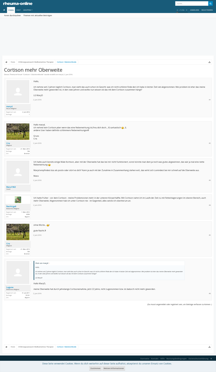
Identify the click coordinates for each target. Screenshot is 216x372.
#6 (210, 293)
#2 (210, 143)
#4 (210, 205)
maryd (60, 74)
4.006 (28, 214)
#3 (210, 180)
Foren (11, 10)
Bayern (27, 217)
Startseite (144, 358)
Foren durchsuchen (12, 15)
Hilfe (162, 358)
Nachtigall (11, 206)
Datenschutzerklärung (198, 358)
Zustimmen (95, 368)
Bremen (27, 153)
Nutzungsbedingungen (176, 358)
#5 (210, 235)
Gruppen (27, 10)
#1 (210, 100)
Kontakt (154, 358)
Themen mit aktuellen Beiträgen (37, 15)
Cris (8, 143)
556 (28, 151)
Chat (18, 10)
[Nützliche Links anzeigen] (209, 62)
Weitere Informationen (114, 368)
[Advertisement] (108, 36)
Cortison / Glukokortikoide (33, 74)
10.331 (28, 295)
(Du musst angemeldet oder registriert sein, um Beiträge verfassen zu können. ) (179, 304)
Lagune (10, 287)
